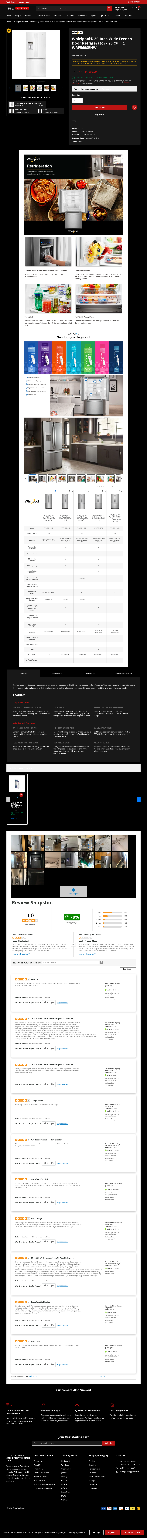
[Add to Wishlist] (134, 107)
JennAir (64, 1473)
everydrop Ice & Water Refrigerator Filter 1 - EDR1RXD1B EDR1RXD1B (16, 805)
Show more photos (73, 894)
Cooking (92, 1461)
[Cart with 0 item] (137, 8)
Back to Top (33, 1376)
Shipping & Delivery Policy (44, 1484)
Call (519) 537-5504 (127, 1468)
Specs (56, 673)
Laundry (92, 1473)
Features (23, 673)
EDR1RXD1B (14, 810)
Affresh (64, 1488)
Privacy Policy (39, 1480)
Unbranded (65, 1469)
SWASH (64, 1496)
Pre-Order (93, 1488)
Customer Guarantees (43, 1488)
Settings (96, 1532)
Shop (17, 15)
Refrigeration (94, 1469)
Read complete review (20, 954)
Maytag (64, 1476)
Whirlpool (65, 1465)
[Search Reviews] (101, 962)
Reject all (112, 1532)
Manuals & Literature (123, 673)
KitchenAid (65, 1461)
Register (124, 10)
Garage (92, 1480)
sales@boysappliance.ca (129, 1472)
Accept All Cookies (133, 1532)
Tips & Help (104, 15)
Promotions (38, 1469)
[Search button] (109, 8)
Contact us (38, 1461)
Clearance (93, 1484)
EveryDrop (65, 1492)
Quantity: (76, 95)
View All (64, 1500)
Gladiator (65, 1480)
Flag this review (62, 1003)
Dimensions (90, 673)
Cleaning (92, 1465)
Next (102, 1376)
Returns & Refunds (41, 1473)
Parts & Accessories (97, 1476)
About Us (37, 1465)
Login (117, 10)
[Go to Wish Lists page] (131, 8)
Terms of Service (40, 1476)
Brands (28, 15)
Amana (64, 1484)
